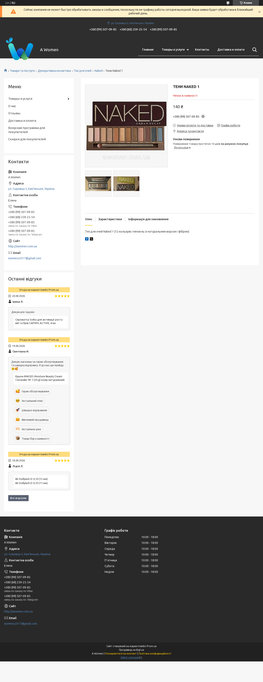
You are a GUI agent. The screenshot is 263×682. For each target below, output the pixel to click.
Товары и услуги (173, 49)
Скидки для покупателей (27, 139)
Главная (147, 49)
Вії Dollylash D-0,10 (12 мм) (31, 478)
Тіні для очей (82, 70)
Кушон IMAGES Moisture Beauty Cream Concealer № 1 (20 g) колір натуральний (40, 378)
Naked (99, 70)
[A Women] (19, 49)
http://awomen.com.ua (22, 246)
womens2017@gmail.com (24, 258)
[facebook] (87, 239)
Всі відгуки (18, 498)
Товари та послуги (22, 70)
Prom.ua (152, 646)
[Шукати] (254, 50)
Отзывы (14, 113)
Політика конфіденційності (154, 653)
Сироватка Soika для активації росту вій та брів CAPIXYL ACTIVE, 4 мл (38, 321)
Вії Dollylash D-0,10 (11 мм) (31, 483)
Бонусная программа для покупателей (26, 130)
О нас (12, 106)
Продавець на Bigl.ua (131, 649)
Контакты (202, 49)
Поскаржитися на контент (121, 653)
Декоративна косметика (54, 70)
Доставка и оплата (231, 49)
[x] (91, 239)
